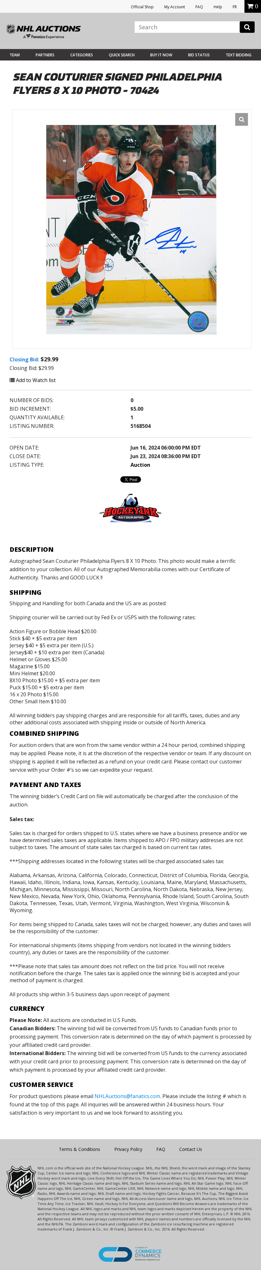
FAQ (199, 7)
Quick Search (122, 55)
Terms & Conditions (79, 1149)
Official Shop (142, 7)
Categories (81, 55)
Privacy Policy (128, 1149)
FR (235, 7)
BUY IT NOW (161, 55)
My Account (174, 7)
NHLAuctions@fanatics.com (127, 1096)
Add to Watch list (35, 380)
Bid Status (199, 55)
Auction (140, 464)
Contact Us (190, 1149)
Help (218, 7)
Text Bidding (238, 55)
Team (15, 55)
